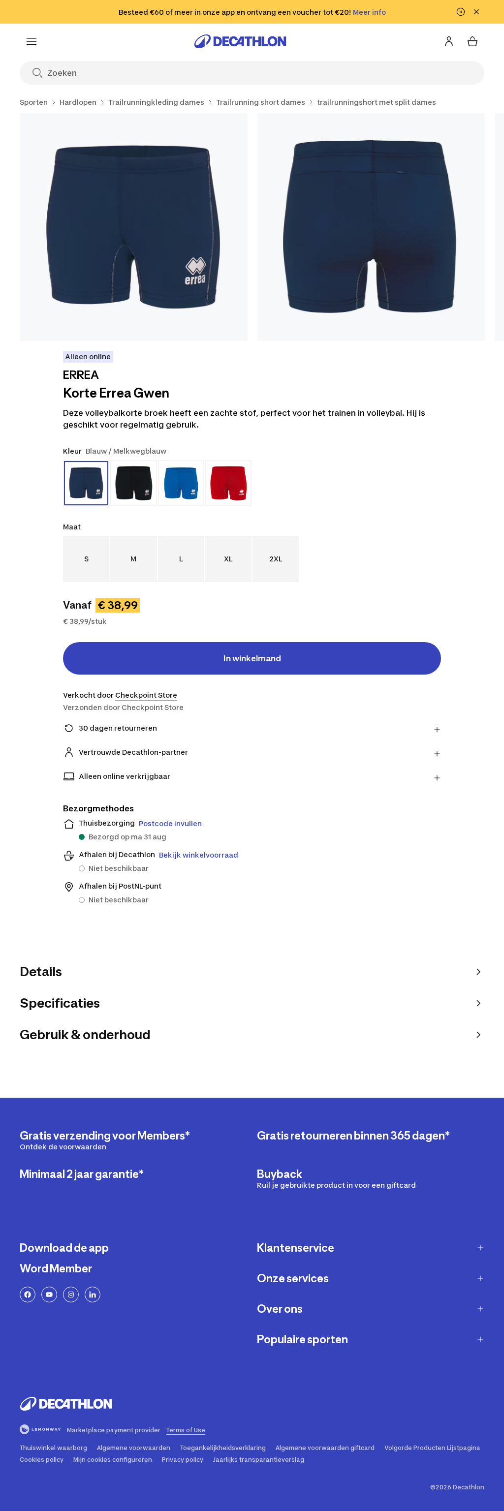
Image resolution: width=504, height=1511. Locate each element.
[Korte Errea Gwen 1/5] (134, 227)
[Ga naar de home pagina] (240, 41)
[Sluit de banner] (476, 12)
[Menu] (31, 41)
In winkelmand (252, 658)
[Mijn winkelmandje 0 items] (472, 41)
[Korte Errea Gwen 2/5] (371, 227)
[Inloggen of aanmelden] (449, 41)
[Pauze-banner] (461, 12)
